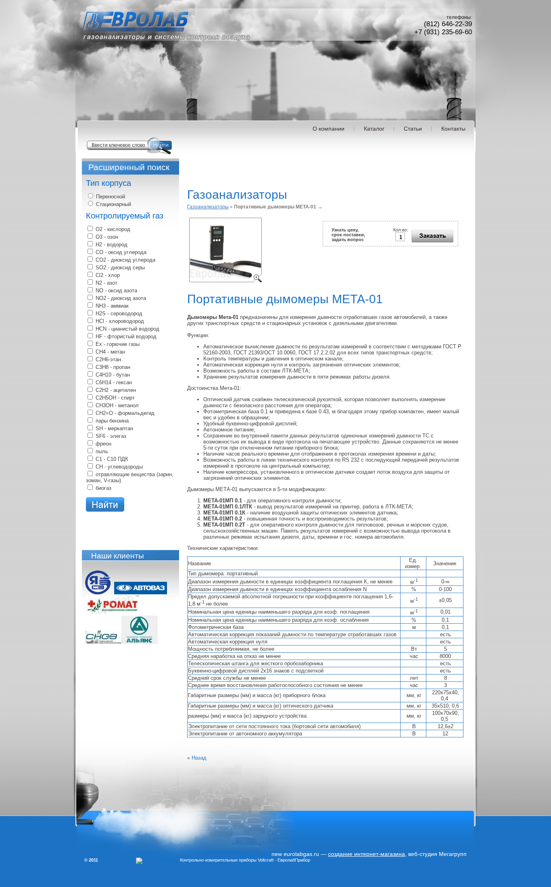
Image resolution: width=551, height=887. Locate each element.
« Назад (197, 758)
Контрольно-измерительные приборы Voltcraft (226, 860)
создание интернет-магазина (366, 854)
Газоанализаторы (208, 207)
